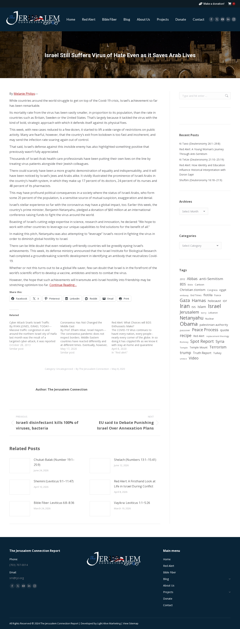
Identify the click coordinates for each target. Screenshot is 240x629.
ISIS (194, 307)
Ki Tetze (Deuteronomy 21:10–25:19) (201, 159)
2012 (182, 279)
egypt (222, 290)
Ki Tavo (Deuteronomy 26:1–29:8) (199, 143)
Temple (184, 347)
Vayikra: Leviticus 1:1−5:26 (132, 503)
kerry (203, 312)
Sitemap (133, 623)
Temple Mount (199, 347)
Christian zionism (192, 290)
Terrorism (217, 347)
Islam (202, 306)
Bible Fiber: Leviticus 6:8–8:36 (54, 503)
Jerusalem (189, 312)
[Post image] (19, 465)
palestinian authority (214, 324)
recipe (185, 335)
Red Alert (198, 336)
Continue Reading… (63, 285)
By (92, 369)
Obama (189, 323)
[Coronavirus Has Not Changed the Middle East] (85, 337)
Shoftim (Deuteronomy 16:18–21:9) (200, 180)
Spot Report (202, 341)
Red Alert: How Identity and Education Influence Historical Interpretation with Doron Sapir (202, 169)
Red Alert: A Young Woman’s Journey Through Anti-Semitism (201, 151)
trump (185, 352)
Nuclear (209, 318)
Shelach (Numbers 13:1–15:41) (135, 460)
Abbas (192, 278)
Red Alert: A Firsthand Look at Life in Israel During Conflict (134, 483)
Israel (214, 306)
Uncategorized (64, 369)
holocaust (214, 301)
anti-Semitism (211, 278)
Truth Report (202, 353)
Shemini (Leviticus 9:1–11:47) (54, 481)
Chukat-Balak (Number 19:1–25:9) (54, 462)
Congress (212, 290)
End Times (196, 295)
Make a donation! (213, 3)
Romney (184, 342)
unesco (183, 358)
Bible (190, 284)
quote (224, 330)
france (217, 295)
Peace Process (205, 329)
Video (194, 358)
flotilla (207, 295)
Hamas (199, 300)
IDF (225, 301)
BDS (183, 284)
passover (185, 330)
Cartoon (199, 284)
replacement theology (217, 336)
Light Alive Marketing (109, 623)
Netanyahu (191, 317)
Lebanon (213, 312)
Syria (220, 341)
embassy (184, 295)
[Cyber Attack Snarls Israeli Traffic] (34, 336)
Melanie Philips (24, 94)
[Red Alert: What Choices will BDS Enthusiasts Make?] (137, 337)
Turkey (217, 353)
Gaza (185, 300)
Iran (185, 306)
